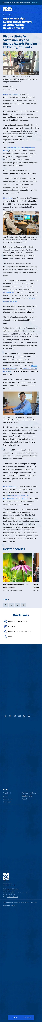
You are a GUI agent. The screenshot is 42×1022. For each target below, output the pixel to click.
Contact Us (17, 902)
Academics (7, 799)
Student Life (27, 796)
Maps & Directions (8, 902)
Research (7, 802)
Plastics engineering (11, 94)
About (5, 796)
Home (5, 15)
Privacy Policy (33, 902)
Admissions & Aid (29, 793)
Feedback (13, 905)
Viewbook (7, 793)
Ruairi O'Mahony (9, 486)
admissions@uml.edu (12, 896)
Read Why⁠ (35, 2)
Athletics (25, 799)
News (11, 15)
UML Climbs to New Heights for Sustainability (15, 585)
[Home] (7, 9)
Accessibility (6, 905)
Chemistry (7, 198)
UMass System (25, 902)
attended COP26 (9, 292)
